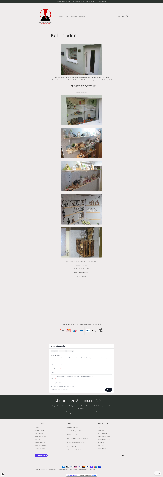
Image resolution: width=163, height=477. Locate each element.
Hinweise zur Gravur (40, 436)
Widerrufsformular (40, 448)
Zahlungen (101, 442)
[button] (67, 16)
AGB (99, 427)
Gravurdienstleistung (40, 445)
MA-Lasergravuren (43, 469)
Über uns (37, 439)
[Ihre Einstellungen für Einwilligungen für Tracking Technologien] (2, 474)
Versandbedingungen (104, 439)
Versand (75, 469)
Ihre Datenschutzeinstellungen (85, 475)
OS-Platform (101, 445)
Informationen (39, 433)
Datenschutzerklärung (104, 436)
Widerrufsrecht (102, 433)
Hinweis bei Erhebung (72, 475)
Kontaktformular (39, 430)
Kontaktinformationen (83, 469)
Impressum (101, 430)
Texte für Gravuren (40, 442)
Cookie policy (102, 448)
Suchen (37, 427)
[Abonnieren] (95, 413)
